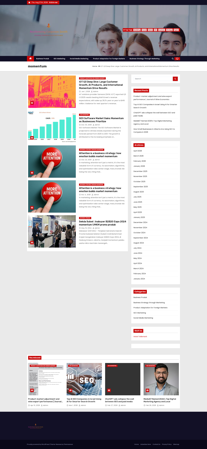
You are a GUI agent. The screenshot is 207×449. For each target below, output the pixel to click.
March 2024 (138, 268)
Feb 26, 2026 (151, 405)
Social (144, 30)
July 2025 (137, 197)
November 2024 (140, 227)
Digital (176, 30)
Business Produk (42, 59)
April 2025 (137, 212)
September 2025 (140, 186)
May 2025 (137, 207)
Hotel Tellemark (140, 336)
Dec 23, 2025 (86, 160)
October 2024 (139, 232)
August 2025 (138, 192)
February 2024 (139, 273)
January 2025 (139, 217)
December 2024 (140, 222)
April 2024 (137, 263)
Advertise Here (145, 444)
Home (94, 66)
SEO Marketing (59, 59)
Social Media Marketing (79, 59)
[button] (173, 58)
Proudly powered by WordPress (38, 444)
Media (150, 30)
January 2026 (139, 166)
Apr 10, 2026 (35, 405)
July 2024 (137, 248)
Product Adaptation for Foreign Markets (109, 59)
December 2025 (140, 171)
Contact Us (156, 444)
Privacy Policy (167, 444)
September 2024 (140, 238)
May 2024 (137, 258)
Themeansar (68, 444)
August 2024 (138, 243)
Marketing (137, 30)
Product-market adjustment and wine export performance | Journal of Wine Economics (44, 401)
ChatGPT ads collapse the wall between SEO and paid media (119, 400)
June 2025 (137, 202)
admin (95, 91)
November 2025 (140, 176)
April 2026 (137, 151)
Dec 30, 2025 (86, 125)
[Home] (30, 58)
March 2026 (138, 156)
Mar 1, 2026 (73, 405)
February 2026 (139, 161)
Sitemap (176, 444)
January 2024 (139, 279)
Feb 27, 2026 (112, 405)
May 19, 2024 (86, 228)
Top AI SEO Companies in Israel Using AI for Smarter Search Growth (84, 400)
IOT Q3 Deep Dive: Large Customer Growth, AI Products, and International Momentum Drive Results (101, 85)
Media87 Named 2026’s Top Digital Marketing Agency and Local (160, 400)
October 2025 (139, 181)
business (162, 30)
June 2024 (137, 253)
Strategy (169, 30)
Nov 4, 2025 (86, 195)
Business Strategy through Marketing (145, 59)
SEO (155, 30)
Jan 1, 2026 (85, 91)
